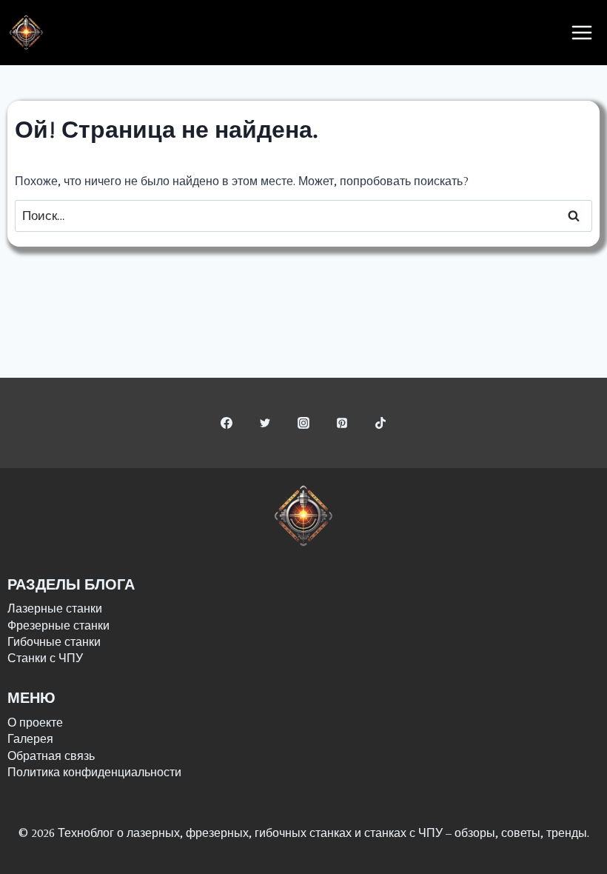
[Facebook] (226, 423)
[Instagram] (303, 423)
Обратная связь (51, 756)
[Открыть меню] (581, 33)
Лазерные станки (54, 608)
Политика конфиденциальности (94, 772)
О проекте (35, 722)
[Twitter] (265, 423)
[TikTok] (380, 423)
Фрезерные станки (58, 625)
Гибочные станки (54, 642)
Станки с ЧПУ (45, 658)
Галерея (30, 739)
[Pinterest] (342, 423)
